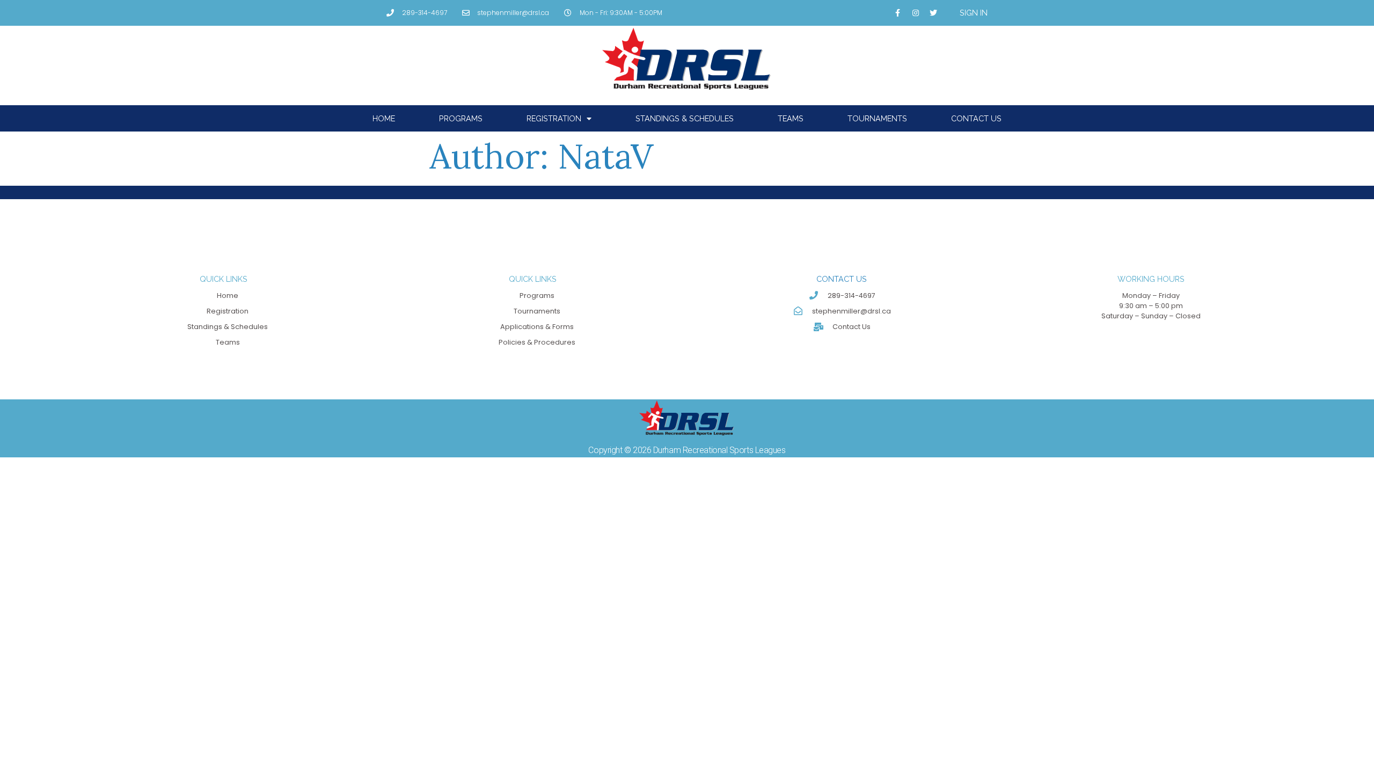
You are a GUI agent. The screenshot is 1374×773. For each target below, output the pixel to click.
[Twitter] (933, 12)
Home (383, 118)
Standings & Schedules (684, 118)
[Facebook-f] (897, 12)
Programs (461, 118)
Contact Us (976, 118)
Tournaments (877, 118)
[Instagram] (915, 12)
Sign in (974, 12)
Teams (790, 118)
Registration (554, 118)
